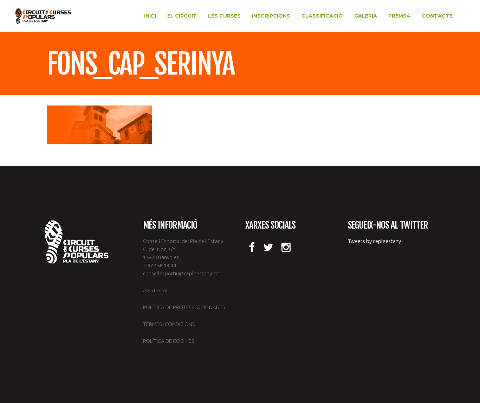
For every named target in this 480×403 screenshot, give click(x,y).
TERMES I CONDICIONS (169, 324)
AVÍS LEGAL (156, 290)
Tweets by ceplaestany (374, 241)
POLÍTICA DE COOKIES (168, 341)
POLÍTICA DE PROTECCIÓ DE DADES (184, 307)
